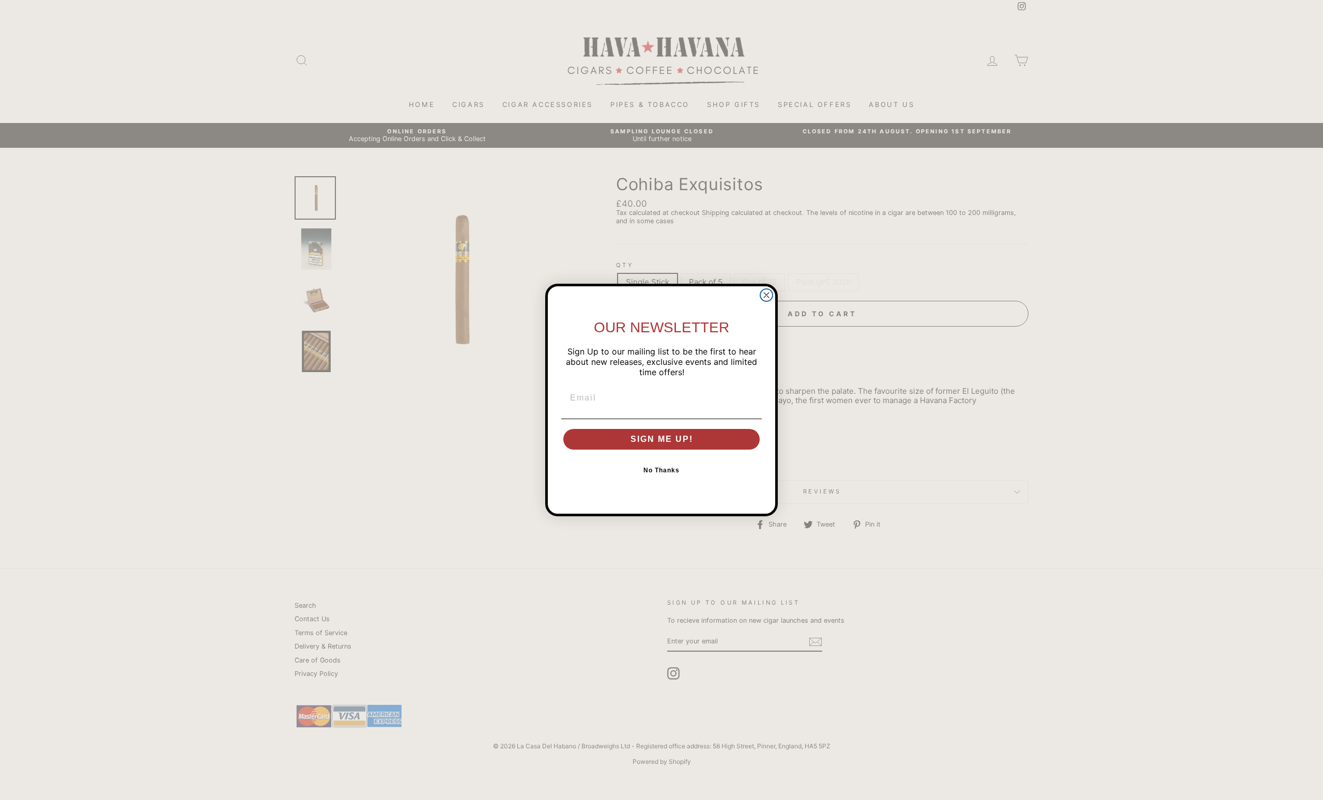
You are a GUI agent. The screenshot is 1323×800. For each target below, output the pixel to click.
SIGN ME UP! (661, 439)
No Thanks (661, 470)
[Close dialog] (766, 295)
